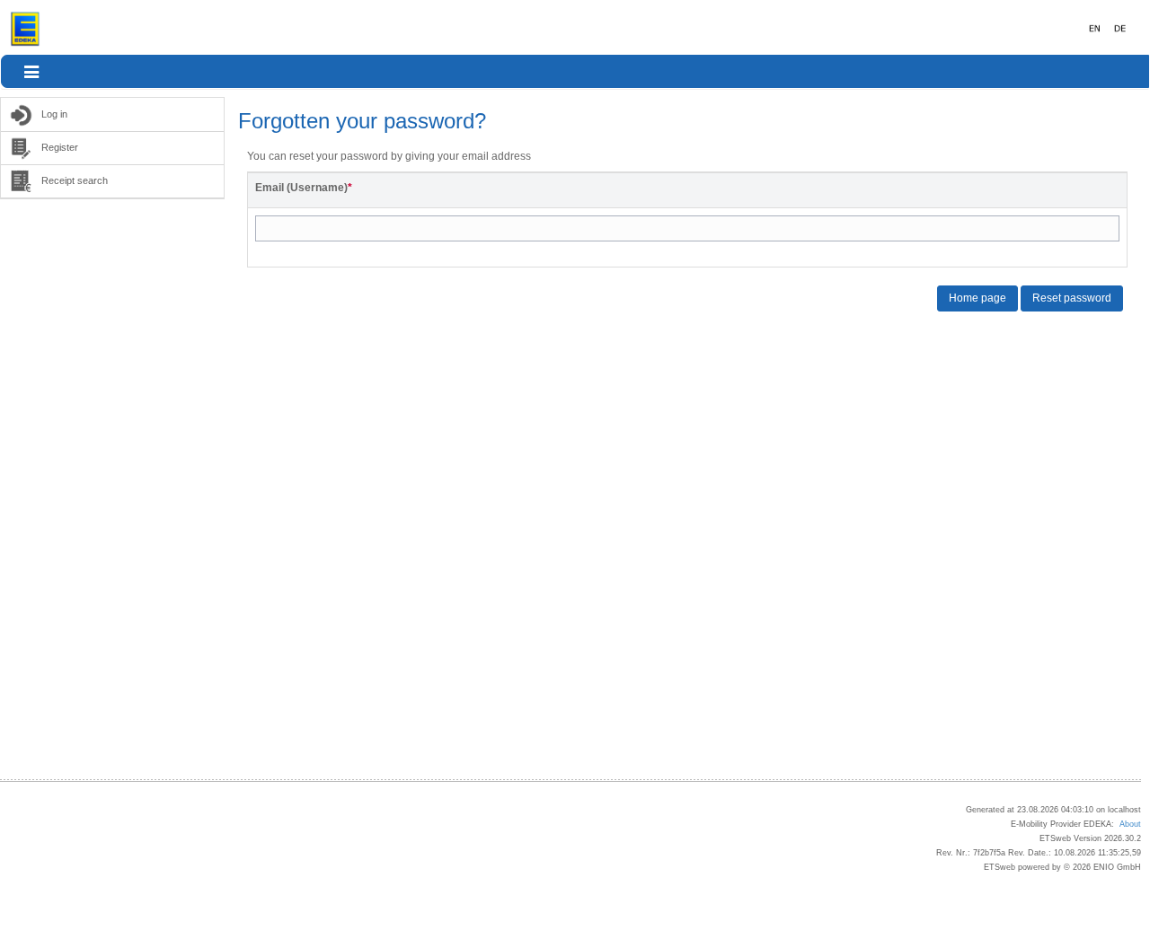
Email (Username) (303, 187)
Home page (977, 298)
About (1130, 824)
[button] (31, 72)
